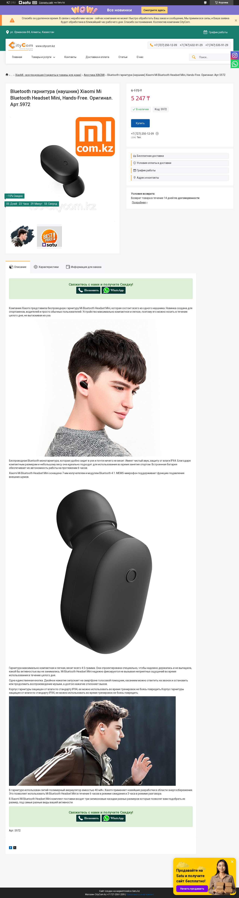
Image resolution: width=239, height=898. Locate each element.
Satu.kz (136, 891)
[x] (14, 848)
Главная (17, 57)
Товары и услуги (41, 57)
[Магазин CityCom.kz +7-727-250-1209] (20, 46)
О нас (140, 57)
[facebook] (10, 848)
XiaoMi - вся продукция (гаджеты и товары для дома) (48, 74)
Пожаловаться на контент (140, 894)
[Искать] (193, 57)
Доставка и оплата (97, 57)
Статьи (123, 57)
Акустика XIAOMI (94, 74)
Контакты (70, 57)
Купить (140, 123)
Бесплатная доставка (150, 155)
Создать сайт (46, 2)
